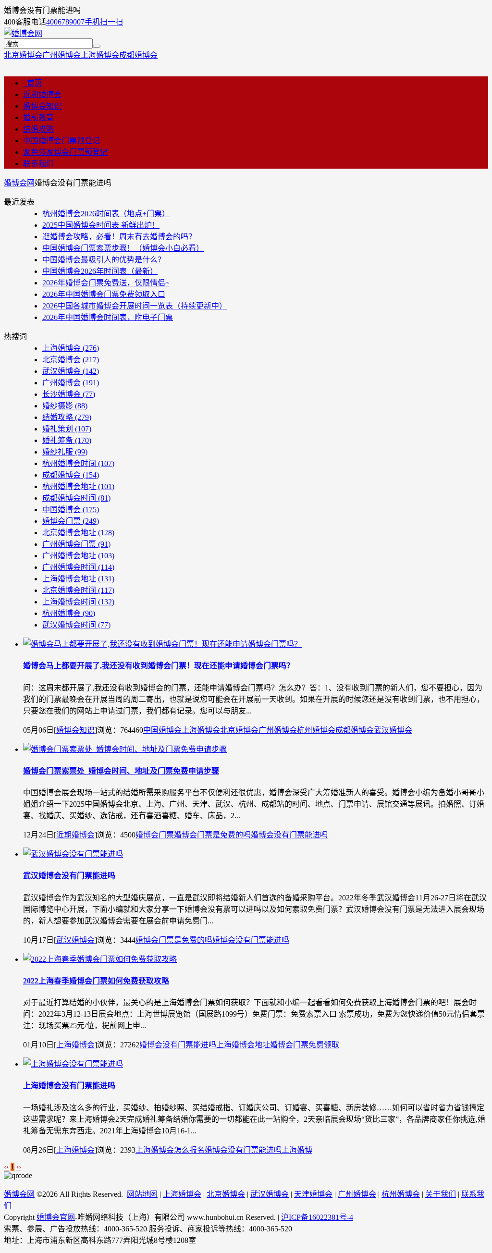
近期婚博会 (42, 94)
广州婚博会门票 (76, 544)
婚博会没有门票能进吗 (289, 835)
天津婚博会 (313, 1194)
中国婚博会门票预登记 (61, 140)
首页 (32, 83)
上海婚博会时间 (78, 602)
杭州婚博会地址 (78, 486)
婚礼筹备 (66, 440)
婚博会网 (19, 183)
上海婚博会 (100, 55)
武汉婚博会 (70, 371)
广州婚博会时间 (78, 567)
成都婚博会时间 (76, 498)
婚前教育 (38, 117)
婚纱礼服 (64, 452)
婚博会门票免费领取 (304, 1045)
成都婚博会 (138, 55)
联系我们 (38, 164)
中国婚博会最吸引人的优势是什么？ (103, 260)
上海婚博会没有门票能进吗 (69, 1085)
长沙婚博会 (68, 394)
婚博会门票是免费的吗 (212, 835)
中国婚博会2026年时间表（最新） (100, 271)
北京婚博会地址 (78, 532)
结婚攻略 (38, 129)
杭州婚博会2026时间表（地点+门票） (106, 213)
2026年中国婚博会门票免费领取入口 (103, 294)
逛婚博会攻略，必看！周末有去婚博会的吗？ (119, 237)
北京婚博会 (23, 55)
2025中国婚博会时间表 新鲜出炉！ (101, 225)
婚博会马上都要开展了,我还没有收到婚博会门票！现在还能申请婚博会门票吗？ (158, 666)
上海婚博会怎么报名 (170, 1150)
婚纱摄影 (64, 406)
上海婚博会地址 (78, 579)
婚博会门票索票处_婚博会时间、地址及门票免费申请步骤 (121, 771)
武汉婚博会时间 (76, 625)
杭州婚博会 (68, 613)
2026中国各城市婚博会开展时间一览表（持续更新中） (134, 306)
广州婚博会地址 (78, 556)
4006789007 (65, 22)
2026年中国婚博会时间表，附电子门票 (107, 317)
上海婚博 (297, 1150)
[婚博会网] (23, 33)
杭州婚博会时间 (78, 463)
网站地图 (142, 1194)
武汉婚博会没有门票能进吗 (69, 876)
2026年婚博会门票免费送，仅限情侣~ (106, 283)
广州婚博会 (61, 55)
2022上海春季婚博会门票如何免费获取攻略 (96, 981)
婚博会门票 (70, 521)
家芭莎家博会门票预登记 (65, 152)
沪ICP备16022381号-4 (317, 1217)
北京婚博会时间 (78, 590)
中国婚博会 (70, 509)
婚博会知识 (42, 106)
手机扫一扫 (104, 22)
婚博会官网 (56, 1217)
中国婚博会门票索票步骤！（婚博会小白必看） (123, 248)
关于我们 (440, 1194)
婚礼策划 (66, 429)
